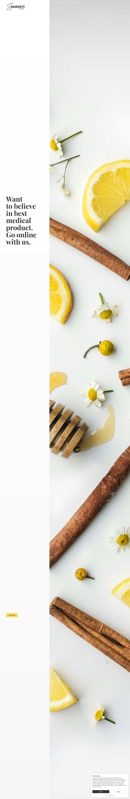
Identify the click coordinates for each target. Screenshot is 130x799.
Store (54, 2)
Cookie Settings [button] (110, 795)
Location (67, 2)
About (61, 2)
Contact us (76, 2)
